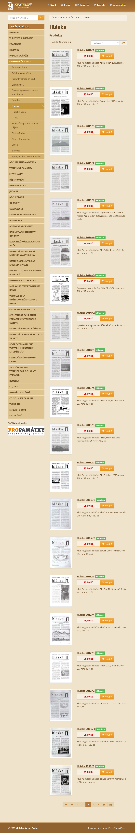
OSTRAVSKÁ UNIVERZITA (22, 309)
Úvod (53, 4)
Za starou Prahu (19, 67)
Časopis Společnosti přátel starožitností (25, 92)
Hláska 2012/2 (85, 690)
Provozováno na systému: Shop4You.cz (107, 828)
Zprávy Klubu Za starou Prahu (26, 156)
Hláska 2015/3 (85, 125)
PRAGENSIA (15, 44)
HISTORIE (14, 49)
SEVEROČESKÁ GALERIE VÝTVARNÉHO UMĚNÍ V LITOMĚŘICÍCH (21, 348)
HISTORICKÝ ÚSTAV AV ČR (22, 280)
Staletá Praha (18, 133)
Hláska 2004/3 (86, 537)
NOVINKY (14, 32)
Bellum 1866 (18, 84)
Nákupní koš (119, 4)
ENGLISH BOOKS (17, 409)
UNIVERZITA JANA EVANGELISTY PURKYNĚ (26, 272)
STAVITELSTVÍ (16, 173)
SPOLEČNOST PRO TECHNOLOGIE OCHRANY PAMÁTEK (22, 371)
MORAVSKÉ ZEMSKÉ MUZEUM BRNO (24, 288)
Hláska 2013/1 (85, 576)
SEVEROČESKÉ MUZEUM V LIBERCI (22, 359)
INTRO (15, 117)
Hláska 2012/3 (85, 652)
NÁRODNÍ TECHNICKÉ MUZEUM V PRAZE (25, 336)
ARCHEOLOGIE (16, 197)
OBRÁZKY (14, 202)
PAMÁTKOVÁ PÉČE (18, 55)
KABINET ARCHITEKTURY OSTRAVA (22, 233)
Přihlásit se (83, 4)
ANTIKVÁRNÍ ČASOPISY (21, 226)
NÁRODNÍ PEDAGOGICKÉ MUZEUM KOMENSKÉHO (22, 253)
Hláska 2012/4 (85, 614)
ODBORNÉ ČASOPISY (20, 61)
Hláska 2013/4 (85, 387)
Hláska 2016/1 (85, 50)
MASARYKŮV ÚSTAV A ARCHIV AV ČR (24, 243)
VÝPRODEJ (14, 403)
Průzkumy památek (21, 73)
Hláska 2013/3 (85, 424)
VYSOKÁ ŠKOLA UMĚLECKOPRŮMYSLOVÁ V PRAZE (23, 299)
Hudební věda (19, 111)
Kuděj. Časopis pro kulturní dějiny (25, 125)
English (101, 4)
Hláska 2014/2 (86, 312)
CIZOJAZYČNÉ (16, 208)
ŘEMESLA (14, 380)
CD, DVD (13, 386)
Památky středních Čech (24, 78)
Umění (15, 144)
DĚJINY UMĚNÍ (16, 179)
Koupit (108, 55)
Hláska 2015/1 (85, 199)
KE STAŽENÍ (15, 415)
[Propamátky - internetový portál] (26, 430)
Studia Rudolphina (21, 138)
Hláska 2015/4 (85, 88)
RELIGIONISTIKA (17, 185)
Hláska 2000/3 (86, 728)
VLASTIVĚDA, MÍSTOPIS (21, 38)
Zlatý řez (16, 150)
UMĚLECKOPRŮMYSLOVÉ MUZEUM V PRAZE (22, 263)
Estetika (16, 100)
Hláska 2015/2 (85, 163)
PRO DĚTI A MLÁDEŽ (19, 392)
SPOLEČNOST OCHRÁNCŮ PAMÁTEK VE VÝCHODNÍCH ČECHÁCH (23, 319)
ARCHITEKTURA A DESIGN (22, 162)
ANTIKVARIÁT (16, 220)
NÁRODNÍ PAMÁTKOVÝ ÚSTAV (25, 328)
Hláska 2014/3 (86, 275)
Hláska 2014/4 (86, 237)
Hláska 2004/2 (86, 499)
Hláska (15, 105)
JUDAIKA (13, 191)
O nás (67, 4)
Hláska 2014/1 (85, 349)
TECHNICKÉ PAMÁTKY (20, 168)
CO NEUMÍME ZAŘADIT (21, 398)
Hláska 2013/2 (85, 462)
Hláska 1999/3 (85, 766)
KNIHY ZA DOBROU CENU (22, 214)
